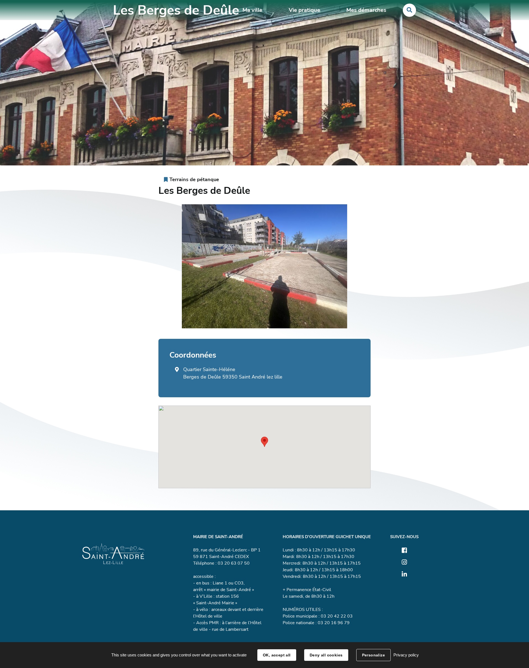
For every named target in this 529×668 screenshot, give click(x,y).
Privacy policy (406, 655)
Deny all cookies (326, 655)
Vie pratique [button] (304, 10)
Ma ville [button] (252, 10)
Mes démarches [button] (366, 10)
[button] (264, 442)
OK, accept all (277, 655)
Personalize (373, 655)
